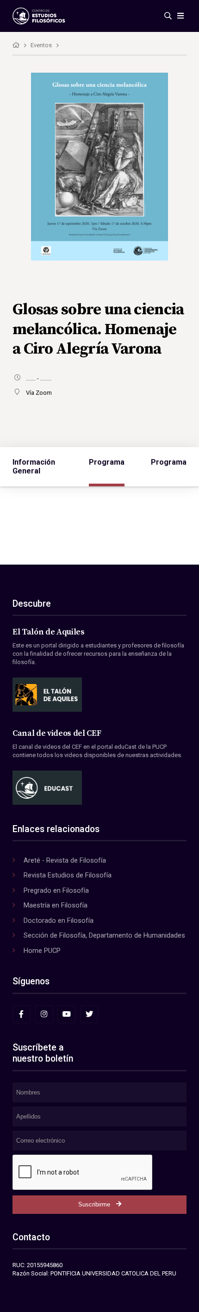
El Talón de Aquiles (48, 632)
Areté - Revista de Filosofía (65, 860)
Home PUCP (42, 950)
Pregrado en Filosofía (56, 890)
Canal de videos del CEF (56, 733)
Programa (106, 462)
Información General (33, 467)
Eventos (41, 45)
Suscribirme (94, 1204)
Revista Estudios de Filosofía (68, 875)
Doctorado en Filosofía (58, 920)
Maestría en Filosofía (55, 905)
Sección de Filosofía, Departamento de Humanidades (104, 935)
